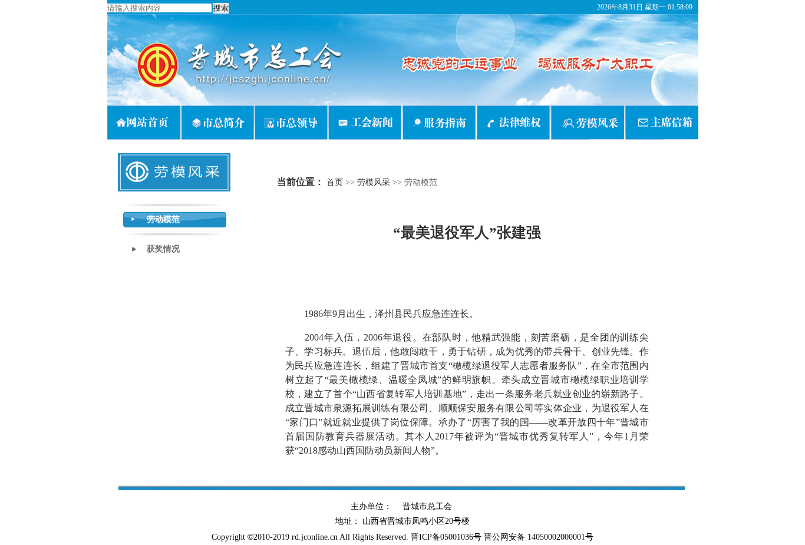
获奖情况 (163, 249)
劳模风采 (373, 182)
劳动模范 (163, 219)
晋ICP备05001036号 (446, 537)
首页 (334, 182)
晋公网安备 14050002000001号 (538, 537)
